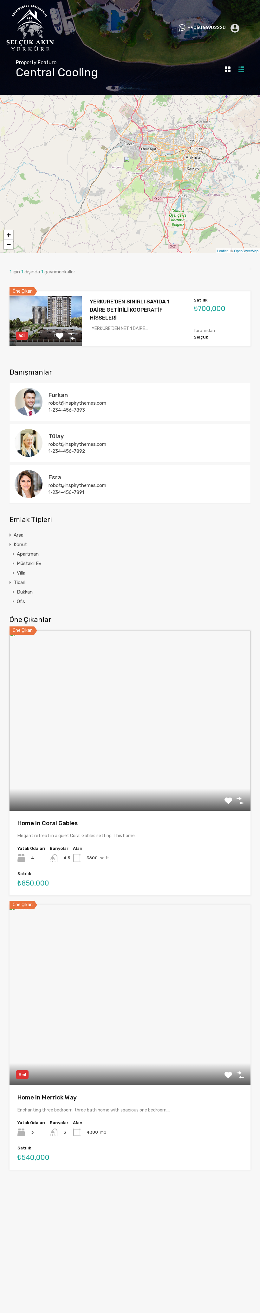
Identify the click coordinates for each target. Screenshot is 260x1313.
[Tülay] (28, 454)
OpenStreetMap (246, 250)
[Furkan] (28, 413)
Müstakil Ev (29, 563)
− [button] (9, 244)
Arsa (18, 535)
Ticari (19, 582)
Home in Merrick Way (47, 1097)
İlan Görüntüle (130, 774)
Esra (55, 477)
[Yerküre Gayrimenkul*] (30, 48)
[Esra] (28, 495)
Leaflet (222, 250)
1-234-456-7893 (67, 410)
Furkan (58, 395)
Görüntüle (45, 335)
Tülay (56, 436)
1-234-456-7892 (67, 451)
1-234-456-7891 (66, 492)
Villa (21, 573)
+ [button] (9, 235)
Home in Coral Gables (47, 823)
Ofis (21, 601)
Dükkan (25, 592)
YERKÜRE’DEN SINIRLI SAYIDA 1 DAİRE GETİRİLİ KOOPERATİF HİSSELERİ (130, 309)
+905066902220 (206, 27)
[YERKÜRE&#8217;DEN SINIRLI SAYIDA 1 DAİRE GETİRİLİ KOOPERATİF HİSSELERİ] (130, 165)
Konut (20, 544)
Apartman (28, 554)
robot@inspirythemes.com (77, 403)
